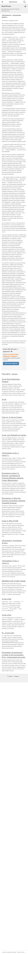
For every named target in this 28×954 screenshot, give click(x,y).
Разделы (16, 676)
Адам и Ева (6, 599)
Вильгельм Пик (20, 952)
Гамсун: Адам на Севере (12, 417)
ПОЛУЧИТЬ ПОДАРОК (10, 363)
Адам (4, 399)
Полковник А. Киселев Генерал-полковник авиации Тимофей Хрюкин (13, 500)
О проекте (10, 676)
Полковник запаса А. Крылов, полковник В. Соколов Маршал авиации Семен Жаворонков (12, 476)
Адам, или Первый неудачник (14, 435)
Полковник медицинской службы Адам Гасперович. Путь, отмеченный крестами (13, 654)
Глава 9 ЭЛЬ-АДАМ (10, 521)
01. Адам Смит (8, 632)
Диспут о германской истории (9, 952)
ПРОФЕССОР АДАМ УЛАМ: (14, 581)
